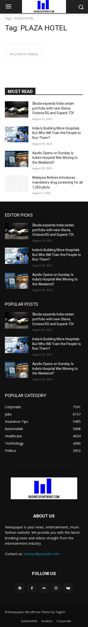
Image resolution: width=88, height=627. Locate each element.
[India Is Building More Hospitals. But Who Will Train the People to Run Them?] (16, 134)
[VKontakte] (68, 588)
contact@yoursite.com (41, 553)
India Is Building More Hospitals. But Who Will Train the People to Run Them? (56, 133)
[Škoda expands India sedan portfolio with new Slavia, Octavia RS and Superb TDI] (16, 109)
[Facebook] (32, 588)
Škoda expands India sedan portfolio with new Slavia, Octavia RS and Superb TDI (53, 108)
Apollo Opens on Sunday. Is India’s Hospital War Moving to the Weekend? (55, 157)
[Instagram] (56, 588)
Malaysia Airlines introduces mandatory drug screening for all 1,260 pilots (57, 182)
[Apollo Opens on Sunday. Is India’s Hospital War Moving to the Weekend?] (16, 159)
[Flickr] (44, 588)
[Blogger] (20, 588)
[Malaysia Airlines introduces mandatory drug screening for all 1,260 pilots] (16, 183)
